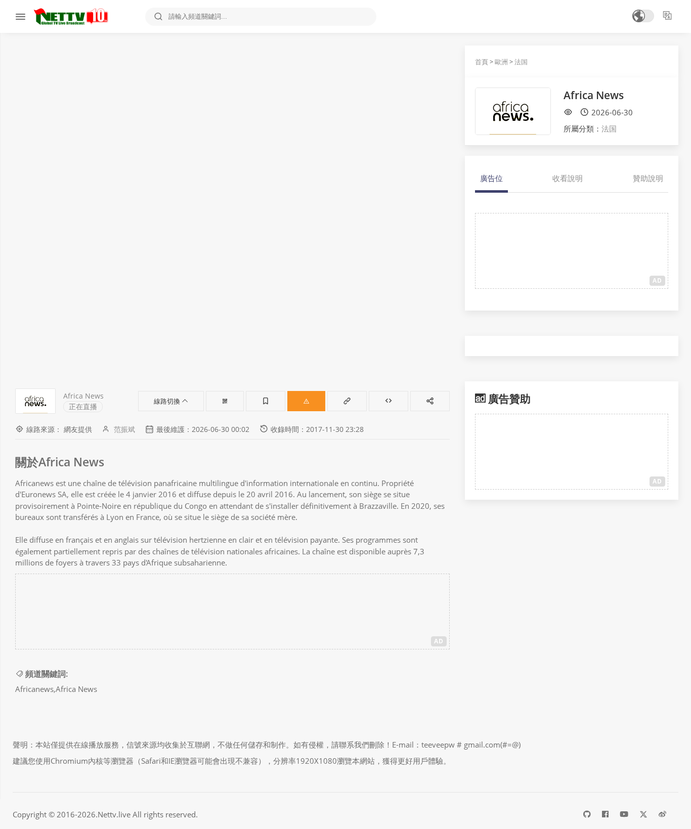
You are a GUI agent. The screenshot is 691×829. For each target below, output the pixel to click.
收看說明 (567, 178)
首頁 (481, 61)
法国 (521, 61)
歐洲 (501, 61)
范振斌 (124, 429)
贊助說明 (648, 178)
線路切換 (168, 401)
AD (439, 641)
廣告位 (491, 178)
